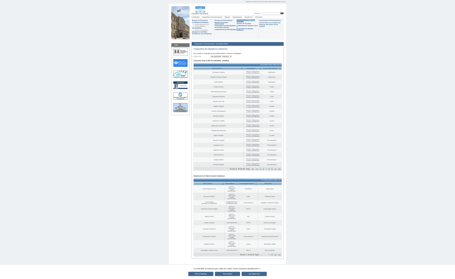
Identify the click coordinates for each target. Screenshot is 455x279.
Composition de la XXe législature (225, 25)
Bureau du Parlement (200, 20)
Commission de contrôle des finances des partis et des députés (269, 24)
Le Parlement (195, 17)
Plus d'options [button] (201, 274)
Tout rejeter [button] (227, 274)
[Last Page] (279, 169)
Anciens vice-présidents (201, 30)
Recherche (257, 13)
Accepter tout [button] (254, 274)
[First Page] (252, 169)
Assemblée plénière (222, 27)
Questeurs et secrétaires (199, 32)
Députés (227, 17)
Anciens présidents (200, 26)
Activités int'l (248, 17)
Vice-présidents (197, 28)
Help (276, 1)
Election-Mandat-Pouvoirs (202, 24)
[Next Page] (275, 169)
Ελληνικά (259, 1)
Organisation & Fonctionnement (212, 17)
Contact (265, 1)
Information (258, 17)
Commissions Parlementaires (270, 20)
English (248, 1)
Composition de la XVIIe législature (226, 29)
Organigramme (237, 17)
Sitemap (271, 1)
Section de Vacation (244, 23)
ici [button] (259, 269)
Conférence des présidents (202, 34)
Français (253, 1)
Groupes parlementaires (223, 20)
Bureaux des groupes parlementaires (221, 23)
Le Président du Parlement (200, 22)
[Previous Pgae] (256, 169)
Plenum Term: (197, 56)
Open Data (281, 1)
